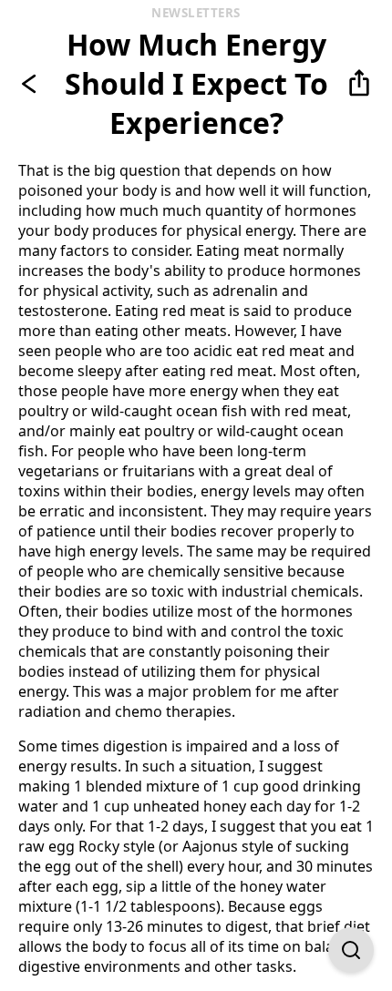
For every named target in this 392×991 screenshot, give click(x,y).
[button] (359, 83)
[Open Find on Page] (351, 950)
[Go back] (32, 83)
